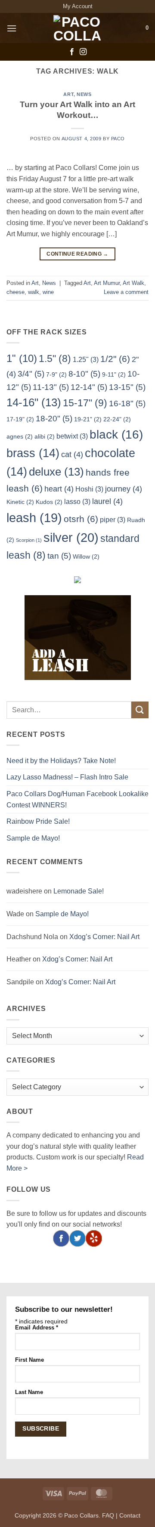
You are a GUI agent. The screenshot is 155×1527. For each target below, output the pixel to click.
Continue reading (77, 254)
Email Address (36, 1328)
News (84, 94)
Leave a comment (126, 292)
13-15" (127, 387)
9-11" (114, 374)
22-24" (117, 419)
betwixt (72, 436)
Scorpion (29, 540)
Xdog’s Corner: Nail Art (104, 936)
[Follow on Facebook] (71, 52)
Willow (86, 556)
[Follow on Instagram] (83, 52)
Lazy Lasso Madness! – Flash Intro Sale (67, 777)
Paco (118, 138)
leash (34, 518)
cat (72, 454)
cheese (15, 292)
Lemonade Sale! (78, 891)
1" (21, 358)
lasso (77, 501)
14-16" (33, 402)
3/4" (31, 373)
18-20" (54, 418)
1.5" (55, 358)
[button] (11, 28)
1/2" (115, 359)
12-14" (89, 387)
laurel (107, 501)
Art (68, 94)
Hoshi (89, 489)
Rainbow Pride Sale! (38, 821)
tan (59, 555)
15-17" (85, 402)
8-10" (84, 373)
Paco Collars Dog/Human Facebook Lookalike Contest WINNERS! (77, 799)
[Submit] (140, 710)
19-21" (88, 419)
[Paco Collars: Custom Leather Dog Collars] (77, 28)
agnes (19, 436)
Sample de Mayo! (33, 838)
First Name (29, 1360)
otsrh (81, 519)
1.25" (86, 359)
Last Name (29, 1392)
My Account (78, 6)
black (116, 434)
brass (32, 453)
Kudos (49, 501)
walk (33, 292)
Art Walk (133, 283)
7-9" (56, 374)
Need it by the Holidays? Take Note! (61, 760)
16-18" (127, 403)
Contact (129, 1515)
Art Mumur (107, 283)
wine (48, 292)
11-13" (51, 387)
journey (123, 489)
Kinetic (20, 501)
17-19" (20, 419)
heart (59, 489)
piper (112, 519)
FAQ (108, 1515)
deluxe (56, 471)
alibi (44, 436)
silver (71, 537)
